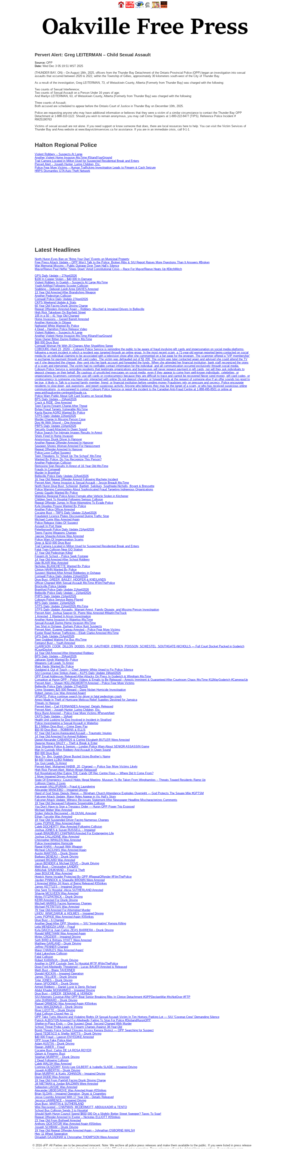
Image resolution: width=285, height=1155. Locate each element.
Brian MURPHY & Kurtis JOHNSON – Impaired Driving (70, 1073)
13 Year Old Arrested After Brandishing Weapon (65, 292)
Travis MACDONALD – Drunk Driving (59, 1007)
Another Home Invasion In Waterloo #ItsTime (64, 619)
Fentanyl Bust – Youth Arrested (55, 643)
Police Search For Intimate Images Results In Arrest (68, 432)
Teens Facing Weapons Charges (56, 532)
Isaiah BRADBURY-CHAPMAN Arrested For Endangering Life (74, 833)
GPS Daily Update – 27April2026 (56, 275)
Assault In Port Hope (48, 526)
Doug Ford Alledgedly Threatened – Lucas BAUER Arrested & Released (81, 966)
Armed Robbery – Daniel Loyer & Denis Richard (65, 987)
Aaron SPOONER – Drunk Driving (56, 983)
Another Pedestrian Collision (53, 295)
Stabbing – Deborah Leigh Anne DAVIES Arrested (66, 289)
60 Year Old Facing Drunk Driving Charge (61, 305)
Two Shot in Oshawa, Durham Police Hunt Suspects (68, 626)
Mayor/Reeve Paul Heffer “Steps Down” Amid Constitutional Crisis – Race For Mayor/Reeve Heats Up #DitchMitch (108, 269)
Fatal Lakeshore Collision (51, 953)
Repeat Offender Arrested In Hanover (58, 449)
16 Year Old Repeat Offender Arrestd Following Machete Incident (76, 479)
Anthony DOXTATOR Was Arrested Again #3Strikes (68, 1123)
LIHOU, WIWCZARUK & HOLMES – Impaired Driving (69, 913)
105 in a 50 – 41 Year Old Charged (57, 315)
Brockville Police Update (50, 586)
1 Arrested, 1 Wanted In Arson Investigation (63, 616)
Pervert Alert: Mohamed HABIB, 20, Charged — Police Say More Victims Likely (86, 766)
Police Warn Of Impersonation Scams (59, 539)
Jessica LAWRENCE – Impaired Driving (60, 1100)
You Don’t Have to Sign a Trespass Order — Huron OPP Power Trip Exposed (84, 806)
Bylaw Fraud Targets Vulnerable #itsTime (61, 409)
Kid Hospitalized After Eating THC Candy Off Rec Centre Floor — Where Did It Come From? (94, 773)
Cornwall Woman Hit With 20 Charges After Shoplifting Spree (74, 345)
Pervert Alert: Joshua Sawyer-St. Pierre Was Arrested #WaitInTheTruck (81, 613)
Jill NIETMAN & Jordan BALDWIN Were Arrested (66, 1083)
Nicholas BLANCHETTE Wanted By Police (62, 566)
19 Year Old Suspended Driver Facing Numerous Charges (72, 820)
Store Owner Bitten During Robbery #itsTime (63, 339)
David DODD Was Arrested (52, 1077)
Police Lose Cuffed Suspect (53, 452)
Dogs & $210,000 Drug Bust (53, 542)
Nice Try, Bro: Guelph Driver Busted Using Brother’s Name (72, 756)
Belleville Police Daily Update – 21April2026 (63, 593)
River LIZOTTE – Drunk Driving (55, 1010)
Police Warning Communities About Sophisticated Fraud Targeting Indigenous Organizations (94, 489)
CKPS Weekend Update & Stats (55, 302)
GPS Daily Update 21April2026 (54, 636)
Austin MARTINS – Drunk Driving (56, 853)
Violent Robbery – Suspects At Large (58, 154)
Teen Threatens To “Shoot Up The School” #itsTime (68, 456)
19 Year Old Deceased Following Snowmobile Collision (70, 803)
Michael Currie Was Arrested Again (57, 519)
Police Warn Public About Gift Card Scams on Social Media (73, 396)
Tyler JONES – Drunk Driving (53, 980)
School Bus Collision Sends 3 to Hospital (61, 1110)
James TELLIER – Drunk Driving (56, 976)
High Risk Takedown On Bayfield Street (60, 312)
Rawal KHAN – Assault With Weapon (58, 846)
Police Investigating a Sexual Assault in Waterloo (66, 723)
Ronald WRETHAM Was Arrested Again (60, 933)
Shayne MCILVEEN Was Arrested (56, 893)
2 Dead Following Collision (52, 1060)
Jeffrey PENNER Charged (51, 946)
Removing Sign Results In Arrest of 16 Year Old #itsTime (71, 466)
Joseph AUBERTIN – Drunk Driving (57, 1070)
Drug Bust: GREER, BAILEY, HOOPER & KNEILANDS (70, 579)
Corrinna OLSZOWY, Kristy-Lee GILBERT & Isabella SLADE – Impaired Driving (86, 1067)
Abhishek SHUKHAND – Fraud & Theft (60, 870)
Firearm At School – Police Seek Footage (61, 556)
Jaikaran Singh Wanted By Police (56, 659)
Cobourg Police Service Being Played (59, 599)
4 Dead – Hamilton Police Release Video (61, 329)
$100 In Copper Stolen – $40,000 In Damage (63, 279)
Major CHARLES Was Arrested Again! (59, 950)
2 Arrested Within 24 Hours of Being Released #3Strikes (71, 883)
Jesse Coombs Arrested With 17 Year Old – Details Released (74, 1097)
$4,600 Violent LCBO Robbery (54, 759)
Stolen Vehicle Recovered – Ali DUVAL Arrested (65, 813)
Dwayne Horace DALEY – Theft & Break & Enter (66, 743)
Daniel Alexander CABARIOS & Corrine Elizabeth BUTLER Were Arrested (82, 739)
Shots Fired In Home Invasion (54, 436)
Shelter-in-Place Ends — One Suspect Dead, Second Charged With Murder (83, 1023)
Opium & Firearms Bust (50, 1053)
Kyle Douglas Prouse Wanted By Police (60, 506)
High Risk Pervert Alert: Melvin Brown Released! (66, 769)
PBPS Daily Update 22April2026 (55, 426)
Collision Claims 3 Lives (50, 783)
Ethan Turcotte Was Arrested (53, 816)
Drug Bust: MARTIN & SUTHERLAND (59, 1103)
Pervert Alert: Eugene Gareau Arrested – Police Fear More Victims (77, 629)
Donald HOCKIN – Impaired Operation (59, 973)
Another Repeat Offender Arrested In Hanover (64, 442)
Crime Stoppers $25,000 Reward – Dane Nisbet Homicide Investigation (80, 689)
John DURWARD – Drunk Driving (56, 1000)
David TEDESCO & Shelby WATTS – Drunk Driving (68, 1033)
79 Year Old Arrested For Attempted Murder (62, 910)
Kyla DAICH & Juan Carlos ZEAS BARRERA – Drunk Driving (74, 930)
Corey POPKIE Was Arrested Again (58, 823)
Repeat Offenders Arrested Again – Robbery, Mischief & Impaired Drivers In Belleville (89, 309)
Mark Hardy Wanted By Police (54, 666)
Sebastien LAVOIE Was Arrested (56, 1087)
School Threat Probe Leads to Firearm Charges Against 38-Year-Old (78, 1027)
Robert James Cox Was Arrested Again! (60, 693)
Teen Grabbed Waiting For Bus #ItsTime (61, 639)
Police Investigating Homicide (54, 843)
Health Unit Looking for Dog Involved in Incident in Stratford (73, 719)
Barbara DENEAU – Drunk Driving (56, 856)
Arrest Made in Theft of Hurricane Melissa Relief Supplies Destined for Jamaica (86, 699)
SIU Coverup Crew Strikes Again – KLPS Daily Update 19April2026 (78, 673)
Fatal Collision (44, 956)
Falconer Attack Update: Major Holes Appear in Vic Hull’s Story (75, 796)
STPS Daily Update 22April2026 (55, 416)
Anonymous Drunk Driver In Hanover (58, 439)
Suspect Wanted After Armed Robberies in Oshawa (67, 572)
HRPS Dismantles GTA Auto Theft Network (62, 171)
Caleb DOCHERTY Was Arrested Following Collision (68, 826)
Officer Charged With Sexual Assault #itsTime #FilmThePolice (75, 583)
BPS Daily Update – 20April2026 (56, 656)
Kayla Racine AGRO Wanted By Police (60, 412)
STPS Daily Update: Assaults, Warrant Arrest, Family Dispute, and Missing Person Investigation (97, 609)
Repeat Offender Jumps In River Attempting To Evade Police (74, 502)
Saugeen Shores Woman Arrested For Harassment (67, 446)
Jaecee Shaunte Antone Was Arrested (59, 536)
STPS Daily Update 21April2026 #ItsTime (61, 606)
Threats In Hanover (47, 703)
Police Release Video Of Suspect (56, 522)
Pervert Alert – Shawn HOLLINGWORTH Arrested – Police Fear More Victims (84, 683)
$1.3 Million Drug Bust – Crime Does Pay (61, 726)
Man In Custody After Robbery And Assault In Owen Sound (73, 749)
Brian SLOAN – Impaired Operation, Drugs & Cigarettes (70, 1093)
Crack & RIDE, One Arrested (53, 402)
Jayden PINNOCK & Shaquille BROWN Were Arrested (70, 880)
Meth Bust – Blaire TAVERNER (55, 970)
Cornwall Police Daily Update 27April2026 (61, 299)
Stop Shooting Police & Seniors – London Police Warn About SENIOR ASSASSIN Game (92, 746)
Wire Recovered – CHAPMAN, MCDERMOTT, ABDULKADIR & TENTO (81, 1107)
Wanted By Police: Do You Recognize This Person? (68, 459)
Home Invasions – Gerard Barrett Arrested (62, 319)
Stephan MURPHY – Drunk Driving (57, 1057)
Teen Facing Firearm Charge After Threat (61, 406)
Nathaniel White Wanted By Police (57, 325)
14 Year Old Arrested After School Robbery (62, 559)
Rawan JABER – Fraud (50, 1047)
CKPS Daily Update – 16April (53, 716)
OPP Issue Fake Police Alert (53, 1040)
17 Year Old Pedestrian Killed (54, 552)
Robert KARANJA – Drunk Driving (56, 960)
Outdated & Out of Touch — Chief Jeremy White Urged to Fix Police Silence (84, 669)
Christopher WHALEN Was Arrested (58, 840)
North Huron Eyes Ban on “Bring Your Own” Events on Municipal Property (82, 259)
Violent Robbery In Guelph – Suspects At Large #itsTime (71, 282)
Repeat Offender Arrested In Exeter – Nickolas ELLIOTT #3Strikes (77, 1117)
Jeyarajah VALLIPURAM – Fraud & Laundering (65, 786)
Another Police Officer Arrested (55, 509)
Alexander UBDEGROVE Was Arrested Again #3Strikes (70, 1090)
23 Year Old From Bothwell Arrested (58, 1120)
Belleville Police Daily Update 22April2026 (62, 476)
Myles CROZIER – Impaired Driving (58, 936)
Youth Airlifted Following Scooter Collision (61, 285)
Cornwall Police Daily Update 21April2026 (61, 576)
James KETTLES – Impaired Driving (58, 886)
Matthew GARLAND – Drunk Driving (58, 943)
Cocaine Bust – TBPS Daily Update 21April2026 (66, 512)
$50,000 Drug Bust (47, 753)
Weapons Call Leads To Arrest (54, 663)
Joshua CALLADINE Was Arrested (57, 836)
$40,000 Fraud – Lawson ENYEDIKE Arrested (64, 1037)
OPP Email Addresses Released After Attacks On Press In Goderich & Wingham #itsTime (93, 676)
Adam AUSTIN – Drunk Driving (54, 1043)
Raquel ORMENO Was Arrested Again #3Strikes (66, 1003)
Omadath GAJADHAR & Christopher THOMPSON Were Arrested (76, 1137)
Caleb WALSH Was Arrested (53, 1063)
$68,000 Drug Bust (47, 342)
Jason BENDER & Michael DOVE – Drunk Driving (67, 863)
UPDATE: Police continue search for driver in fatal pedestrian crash (78, 696)
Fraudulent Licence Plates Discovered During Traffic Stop (72, 516)
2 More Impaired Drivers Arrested (56, 776)
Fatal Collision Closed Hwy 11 (54, 1013)
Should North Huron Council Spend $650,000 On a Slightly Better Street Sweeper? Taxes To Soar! (98, 1113)
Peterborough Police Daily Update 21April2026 (64, 529)
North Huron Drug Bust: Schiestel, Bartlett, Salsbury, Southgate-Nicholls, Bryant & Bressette (94, 486)
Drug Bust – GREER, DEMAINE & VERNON (63, 993)
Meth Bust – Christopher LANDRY (57, 866)
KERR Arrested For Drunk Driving (56, 900)
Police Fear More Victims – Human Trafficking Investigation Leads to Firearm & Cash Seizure (95, 167)
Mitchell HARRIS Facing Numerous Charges (63, 903)
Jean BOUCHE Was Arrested (53, 873)
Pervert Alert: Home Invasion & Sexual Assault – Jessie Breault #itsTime (82, 482)
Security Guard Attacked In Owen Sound (61, 429)
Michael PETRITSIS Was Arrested (57, 906)
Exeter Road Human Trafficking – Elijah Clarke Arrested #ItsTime (77, 633)
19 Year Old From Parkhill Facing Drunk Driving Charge (70, 1080)
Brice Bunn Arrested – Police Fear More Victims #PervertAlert (74, 713)
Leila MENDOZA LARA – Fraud (55, 926)
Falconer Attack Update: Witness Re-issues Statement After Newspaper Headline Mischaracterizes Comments (106, 800)
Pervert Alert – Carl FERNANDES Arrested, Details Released (74, 706)
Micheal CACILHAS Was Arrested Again (60, 850)
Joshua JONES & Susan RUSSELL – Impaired (65, 830)
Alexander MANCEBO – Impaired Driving (61, 790)
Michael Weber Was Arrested (53, 810)
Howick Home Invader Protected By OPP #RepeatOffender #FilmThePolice (83, 876)
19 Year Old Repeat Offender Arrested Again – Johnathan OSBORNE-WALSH (85, 1130)
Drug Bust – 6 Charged (49, 920)
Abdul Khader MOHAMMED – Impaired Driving (65, 990)
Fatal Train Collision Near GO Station (59, 549)
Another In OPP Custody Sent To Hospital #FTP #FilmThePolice (76, 963)
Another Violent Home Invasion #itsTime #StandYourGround (73, 157)
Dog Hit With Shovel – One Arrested (58, 422)
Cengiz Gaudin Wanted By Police (56, 492)
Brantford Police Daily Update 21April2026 (62, 589)
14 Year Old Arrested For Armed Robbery (61, 736)
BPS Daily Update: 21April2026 (55, 603)
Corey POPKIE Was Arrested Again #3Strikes (64, 916)
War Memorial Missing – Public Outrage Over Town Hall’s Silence (77, 265)
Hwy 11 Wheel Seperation (51, 1133)
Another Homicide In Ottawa (53, 322)
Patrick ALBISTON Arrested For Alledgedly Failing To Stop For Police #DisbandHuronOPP (93, 1020)
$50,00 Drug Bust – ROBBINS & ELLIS (60, 729)
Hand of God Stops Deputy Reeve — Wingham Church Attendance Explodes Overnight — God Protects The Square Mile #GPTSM (119, 793)
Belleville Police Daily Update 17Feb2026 (61, 686)
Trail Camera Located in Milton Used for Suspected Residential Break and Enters (87, 160)
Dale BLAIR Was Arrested (51, 562)
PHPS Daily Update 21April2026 (55, 596)
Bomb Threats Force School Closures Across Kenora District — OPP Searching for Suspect (94, 1030)
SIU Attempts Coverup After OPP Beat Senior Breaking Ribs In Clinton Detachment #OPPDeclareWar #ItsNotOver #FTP (112, 997)
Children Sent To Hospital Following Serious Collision (69, 499)
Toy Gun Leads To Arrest (51, 763)
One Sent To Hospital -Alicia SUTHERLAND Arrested (69, 890)
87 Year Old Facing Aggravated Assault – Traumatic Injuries (73, 733)
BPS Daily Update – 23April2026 (56, 399)
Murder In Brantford (47, 472)
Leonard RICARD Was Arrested (55, 860)
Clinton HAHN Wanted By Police (56, 569)
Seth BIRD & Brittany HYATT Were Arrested (63, 940)
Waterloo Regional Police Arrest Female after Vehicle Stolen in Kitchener (81, 496)
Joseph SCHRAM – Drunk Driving (56, 1127)
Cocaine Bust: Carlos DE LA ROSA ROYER (63, 1050)
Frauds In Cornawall (47, 469)
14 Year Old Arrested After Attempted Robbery (64, 653)
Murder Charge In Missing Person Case (60, 419)
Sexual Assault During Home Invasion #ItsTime (65, 623)
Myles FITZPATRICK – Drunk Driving (59, 896)
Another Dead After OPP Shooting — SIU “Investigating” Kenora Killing (80, 923)
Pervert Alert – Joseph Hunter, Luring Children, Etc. (68, 164)
